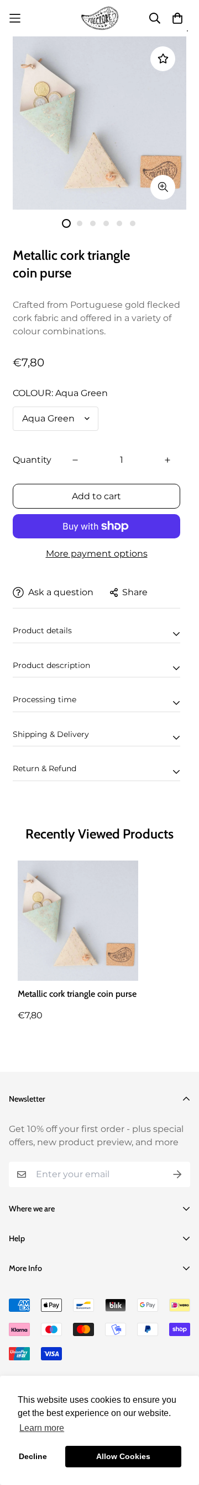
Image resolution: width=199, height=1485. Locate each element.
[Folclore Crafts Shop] (100, 18)
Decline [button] (33, 1456)
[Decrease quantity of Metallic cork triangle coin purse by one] (75, 460)
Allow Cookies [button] (123, 1456)
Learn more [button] (41, 1428)
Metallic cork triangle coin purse (77, 994)
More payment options (97, 553)
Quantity (32, 460)
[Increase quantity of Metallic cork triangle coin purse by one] (167, 460)
